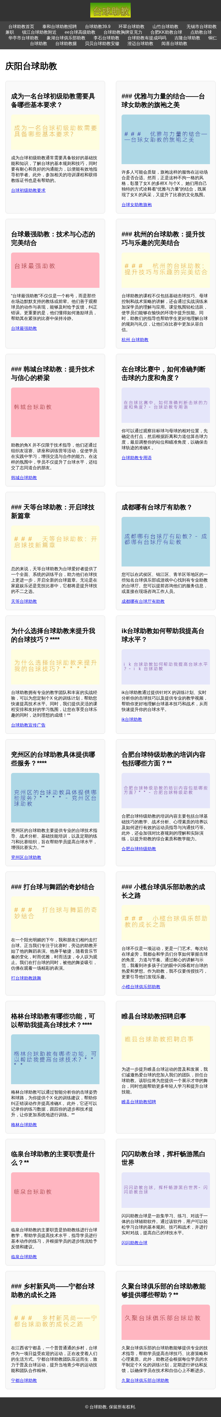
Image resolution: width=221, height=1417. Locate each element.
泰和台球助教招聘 (59, 26)
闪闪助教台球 (134, 1242)
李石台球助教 (106, 38)
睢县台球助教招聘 (139, 1102)
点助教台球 (201, 32)
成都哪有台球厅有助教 (143, 601)
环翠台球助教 (131, 26)
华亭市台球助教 (23, 38)
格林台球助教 (24, 1124)
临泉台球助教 (24, 1256)
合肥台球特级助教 (139, 848)
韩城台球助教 (24, 477)
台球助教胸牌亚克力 (122, 32)
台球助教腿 (66, 43)
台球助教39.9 (97, 26)
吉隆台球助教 (187, 38)
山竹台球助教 (165, 26)
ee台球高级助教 (80, 32)
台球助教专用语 (137, 457)
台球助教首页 (21, 26)
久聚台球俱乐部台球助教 (145, 1380)
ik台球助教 (132, 719)
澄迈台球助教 (140, 43)
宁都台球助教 (24, 1380)
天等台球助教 (24, 601)
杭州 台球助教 (135, 339)
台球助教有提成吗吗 (146, 38)
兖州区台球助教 (26, 857)
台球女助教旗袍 (137, 204)
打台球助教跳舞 (26, 978)
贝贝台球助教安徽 (102, 43)
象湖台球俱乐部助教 (66, 38)
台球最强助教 (24, 328)
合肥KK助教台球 (166, 32)
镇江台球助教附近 (39, 32)
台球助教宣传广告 (28, 725)
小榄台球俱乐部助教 (141, 986)
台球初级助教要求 (28, 190)
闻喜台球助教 (174, 43)
